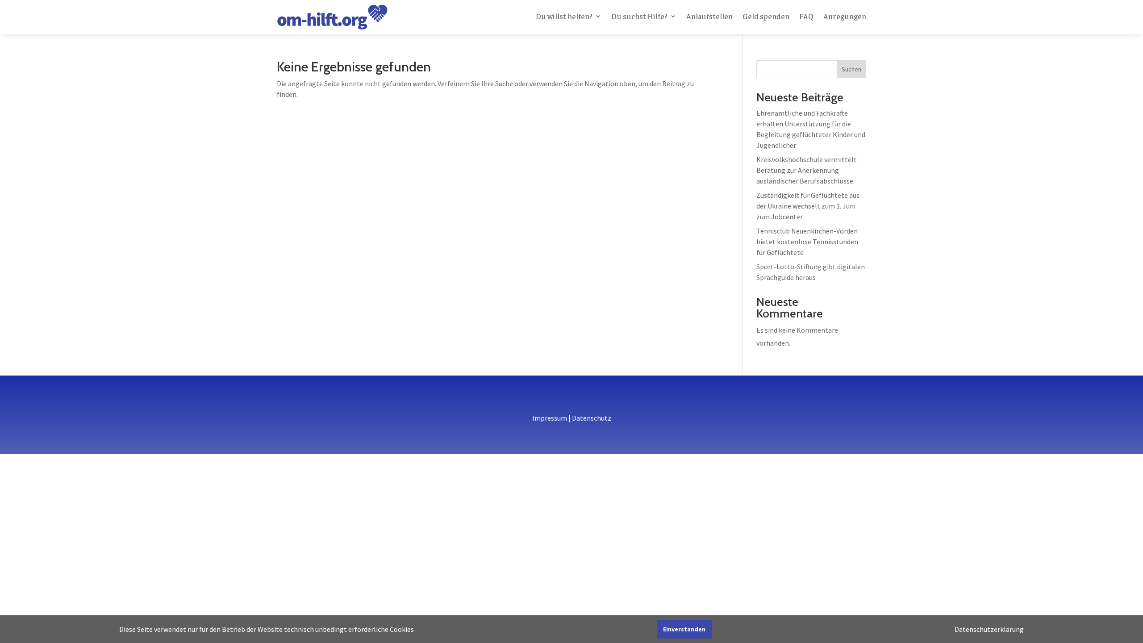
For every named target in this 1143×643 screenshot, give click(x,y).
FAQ (806, 17)
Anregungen (844, 17)
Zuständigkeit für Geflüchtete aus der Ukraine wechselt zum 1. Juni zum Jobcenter (807, 206)
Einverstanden (684, 629)
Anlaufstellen (709, 17)
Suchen (851, 69)
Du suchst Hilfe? (639, 17)
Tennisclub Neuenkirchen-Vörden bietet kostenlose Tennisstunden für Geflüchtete (807, 241)
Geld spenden (766, 17)
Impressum (549, 417)
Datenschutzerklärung (989, 629)
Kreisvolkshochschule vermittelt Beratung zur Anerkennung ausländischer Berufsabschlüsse (806, 170)
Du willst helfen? (564, 17)
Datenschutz (591, 417)
